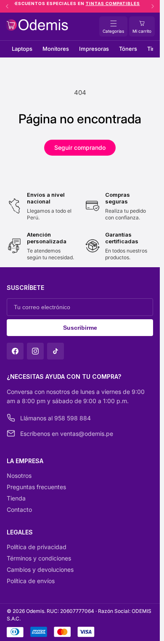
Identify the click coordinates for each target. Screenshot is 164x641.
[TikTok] (55, 351)
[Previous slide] (7, 6)
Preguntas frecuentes (36, 486)
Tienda (16, 498)
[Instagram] (35, 351)
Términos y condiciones (39, 558)
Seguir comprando (80, 147)
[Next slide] (152, 6)
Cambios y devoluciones (40, 569)
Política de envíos (31, 580)
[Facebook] (15, 351)
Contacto (19, 509)
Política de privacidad (36, 546)
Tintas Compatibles (117, 3)
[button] (142, 26)
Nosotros (19, 475)
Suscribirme (80, 327)
